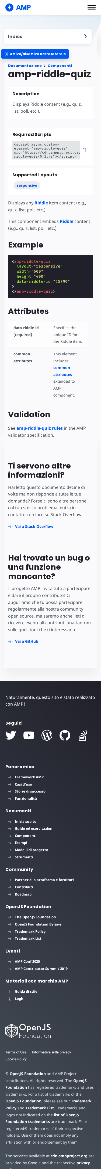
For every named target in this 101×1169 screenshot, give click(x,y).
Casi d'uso (23, 784)
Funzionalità (26, 798)
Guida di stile (26, 991)
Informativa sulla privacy (51, 1052)
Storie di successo (30, 791)
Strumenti (24, 857)
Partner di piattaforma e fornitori (44, 879)
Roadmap (23, 894)
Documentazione (25, 65)
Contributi (24, 887)
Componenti (60, 65)
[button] (92, 7)
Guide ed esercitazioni (34, 828)
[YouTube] (28, 735)
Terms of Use (15, 1052)
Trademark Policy (30, 931)
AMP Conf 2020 (27, 961)
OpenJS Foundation (28, 1073)
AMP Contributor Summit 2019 (41, 968)
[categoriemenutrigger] (35, 54)
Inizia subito (25, 821)
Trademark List (28, 938)
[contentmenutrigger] (48, 36)
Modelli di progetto (31, 849)
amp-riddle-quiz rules (39, 428)
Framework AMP (29, 777)
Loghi (20, 998)
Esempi (21, 842)
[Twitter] (10, 735)
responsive (27, 185)
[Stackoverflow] (83, 735)
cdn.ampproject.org (69, 1155)
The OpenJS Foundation (35, 917)
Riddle (41, 203)
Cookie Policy (16, 1059)
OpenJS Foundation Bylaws (38, 924)
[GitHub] (65, 735)
